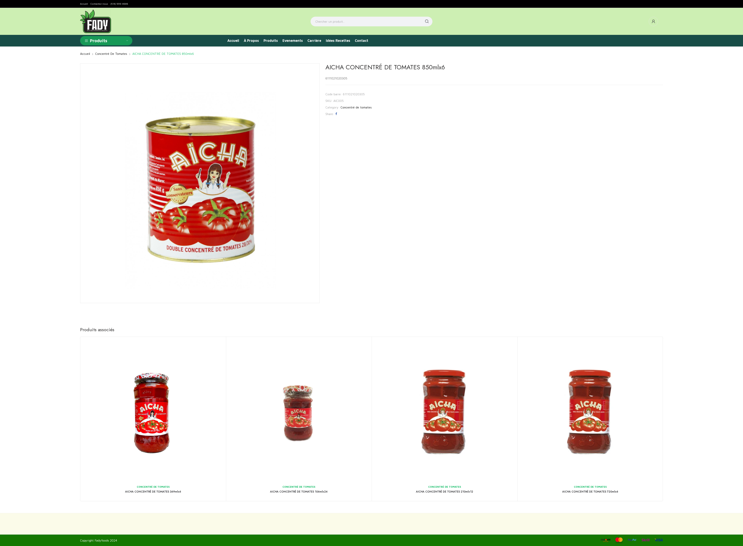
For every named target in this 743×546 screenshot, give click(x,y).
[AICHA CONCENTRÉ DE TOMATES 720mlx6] (590, 410)
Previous (74, 419)
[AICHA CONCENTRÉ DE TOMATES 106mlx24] (299, 410)
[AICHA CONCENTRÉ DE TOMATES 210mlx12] (445, 410)
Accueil (84, 3)
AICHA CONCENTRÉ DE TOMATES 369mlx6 (153, 492)
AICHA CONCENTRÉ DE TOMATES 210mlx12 (444, 492)
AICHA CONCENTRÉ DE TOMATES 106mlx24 (299, 492)
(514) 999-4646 (119, 3)
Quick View (218, 345)
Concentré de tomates (356, 107)
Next (668, 419)
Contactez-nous (99, 3)
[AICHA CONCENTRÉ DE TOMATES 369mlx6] (153, 410)
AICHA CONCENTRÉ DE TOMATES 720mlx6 (590, 492)
